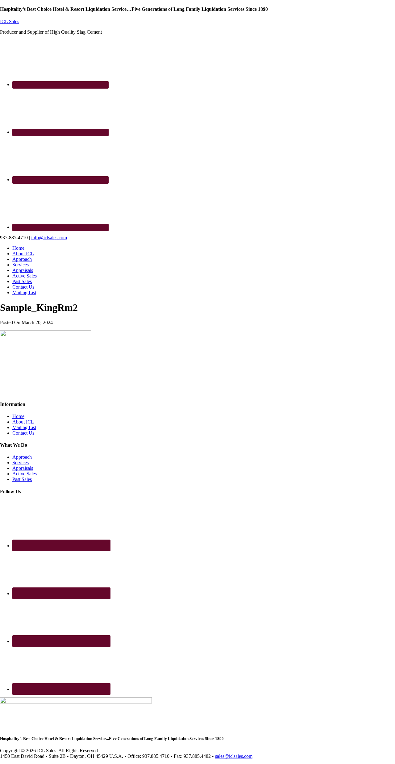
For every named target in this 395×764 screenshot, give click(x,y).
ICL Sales (9, 21)
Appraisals (22, 468)
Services (20, 462)
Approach (22, 457)
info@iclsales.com (49, 237)
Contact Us (23, 433)
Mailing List (24, 427)
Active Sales (24, 473)
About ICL (23, 421)
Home (18, 416)
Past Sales (22, 479)
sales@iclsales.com (233, 756)
